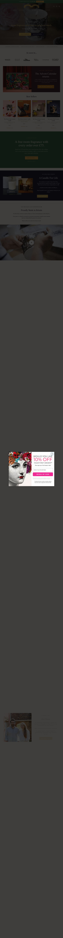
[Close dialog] (52, 453)
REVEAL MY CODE (43, 474)
